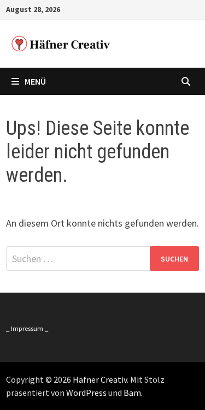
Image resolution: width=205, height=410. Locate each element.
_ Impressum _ (27, 328)
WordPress (86, 392)
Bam (132, 392)
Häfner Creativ (100, 379)
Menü (35, 81)
